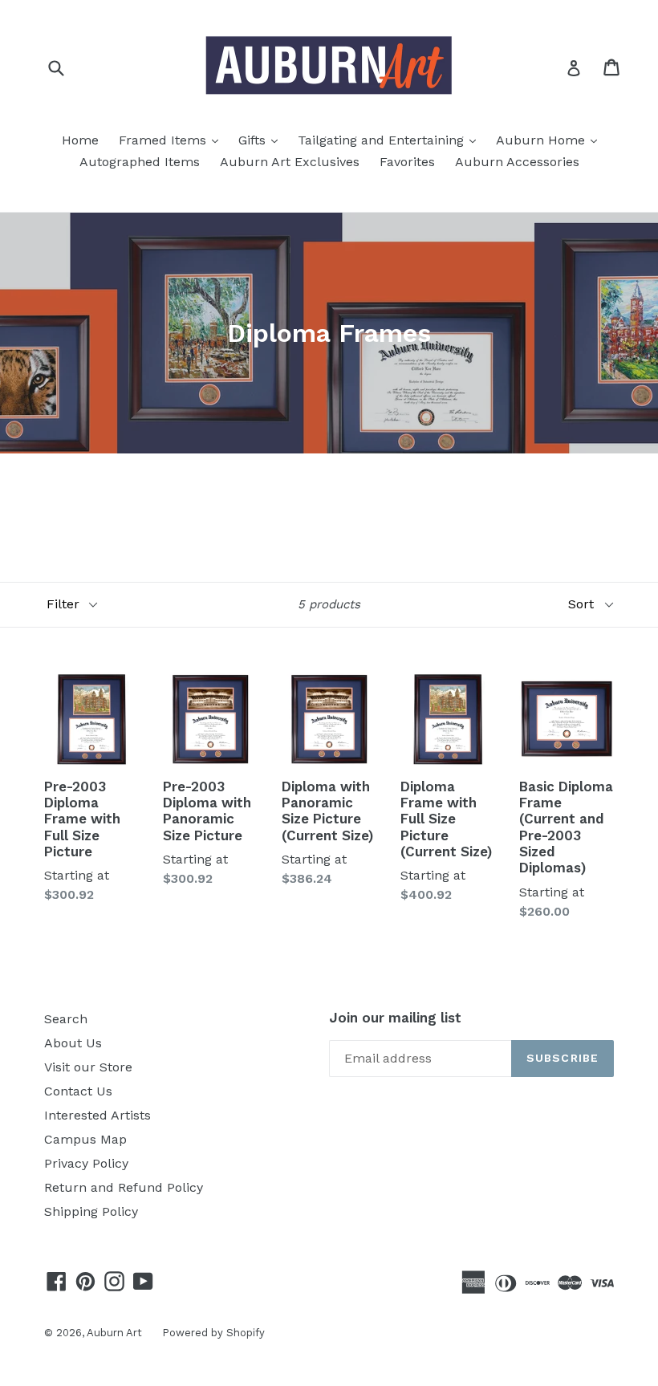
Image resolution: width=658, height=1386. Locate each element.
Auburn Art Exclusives (289, 161)
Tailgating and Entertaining (391, 140)
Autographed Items (139, 161)
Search (65, 1018)
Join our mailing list (395, 1018)
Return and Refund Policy (123, 1187)
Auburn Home (550, 140)
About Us (73, 1043)
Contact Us (78, 1091)
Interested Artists (97, 1115)
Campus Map (85, 1139)
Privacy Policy (86, 1163)
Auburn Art (114, 1333)
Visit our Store (88, 1067)
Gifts (262, 140)
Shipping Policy (91, 1211)
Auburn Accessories (517, 161)
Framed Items (172, 140)
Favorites (407, 161)
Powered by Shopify (213, 1333)
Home (80, 140)
